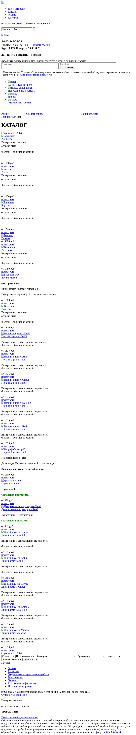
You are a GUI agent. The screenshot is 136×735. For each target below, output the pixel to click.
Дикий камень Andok (13, 535)
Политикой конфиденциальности (35, 75)
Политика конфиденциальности (19, 717)
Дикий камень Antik (12, 560)
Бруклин (6, 205)
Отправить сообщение (14, 694)
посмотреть (7, 166)
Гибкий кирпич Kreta (13, 429)
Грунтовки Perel (10, 483)
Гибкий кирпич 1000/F (14, 336)
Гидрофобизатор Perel (13, 452)
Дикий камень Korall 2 (14, 609)
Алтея (4, 172)
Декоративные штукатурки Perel (19, 509)
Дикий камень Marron (13, 633)
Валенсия (6, 250)
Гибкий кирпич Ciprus (14, 382)
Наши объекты (89, 113)
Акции (5, 113)
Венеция (6, 309)
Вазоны (5, 238)
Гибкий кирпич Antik (13, 359)
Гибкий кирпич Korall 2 (14, 405)
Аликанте (6, 139)
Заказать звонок (41, 44)
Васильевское (9, 277)
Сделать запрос (34, 113)
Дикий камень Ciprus (13, 586)
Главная (5, 116)
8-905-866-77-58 (112, 732)
